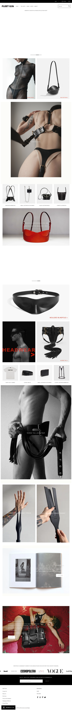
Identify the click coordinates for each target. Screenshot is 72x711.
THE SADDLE (36, 34)
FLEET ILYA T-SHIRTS (10, 374)
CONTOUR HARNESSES (10, 195)
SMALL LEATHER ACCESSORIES (27, 195)
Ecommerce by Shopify (25, 707)
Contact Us (5, 691)
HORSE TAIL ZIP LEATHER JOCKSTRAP (36, 434)
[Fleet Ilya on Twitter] (45, 697)
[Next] (68, 34)
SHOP (38, 691)
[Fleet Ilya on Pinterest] (43, 697)
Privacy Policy (5, 703)
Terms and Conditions (7, 698)
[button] (18, 6)
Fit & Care (4, 696)
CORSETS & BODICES (61, 195)
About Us (4, 693)
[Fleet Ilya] (7, 6)
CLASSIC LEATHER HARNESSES (61, 374)
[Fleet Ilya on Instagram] (40, 697)
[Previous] (4, 34)
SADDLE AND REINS (36, 143)
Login (64, 1)
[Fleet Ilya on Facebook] (38, 697)
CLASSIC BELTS (27, 374)
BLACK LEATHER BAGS (44, 195)
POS (18, 707)
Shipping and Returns (7, 700)
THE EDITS (39, 693)
